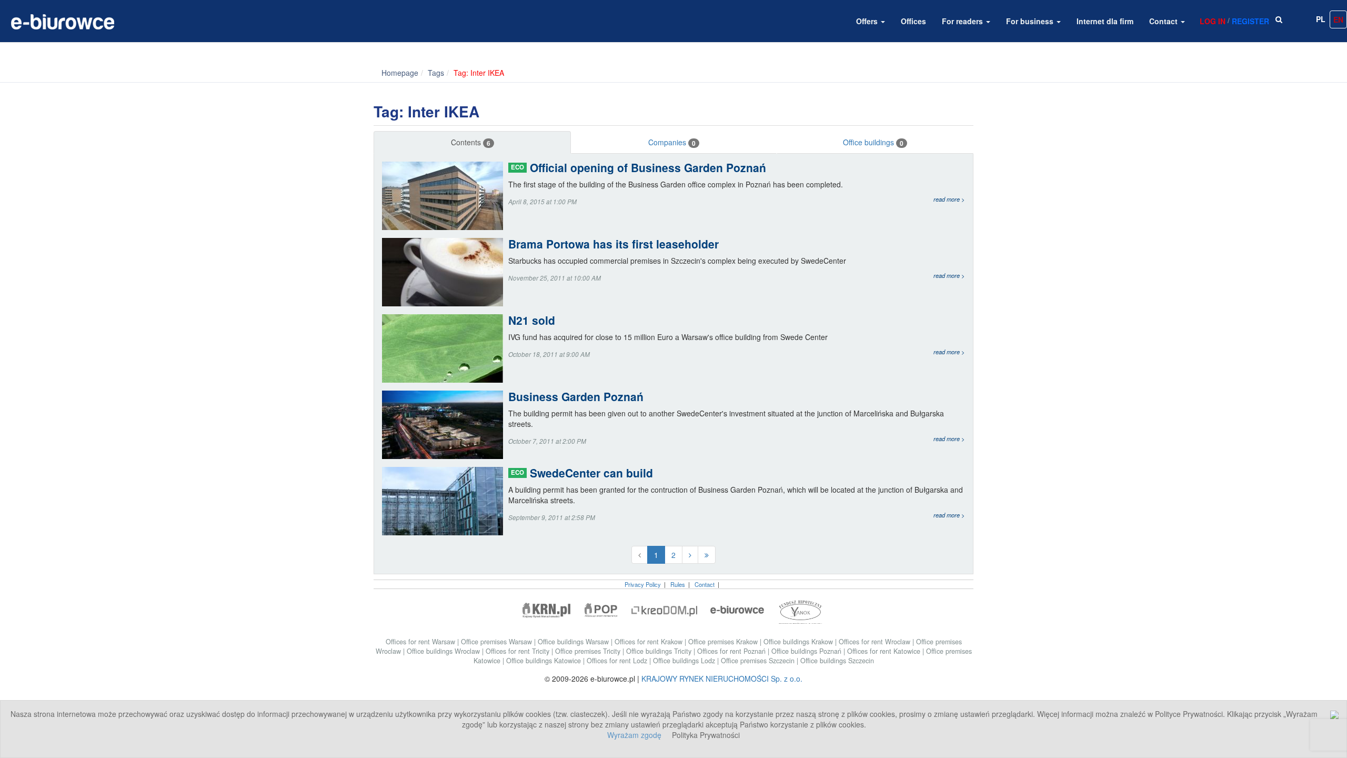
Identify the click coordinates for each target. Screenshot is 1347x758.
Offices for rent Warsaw (421, 641)
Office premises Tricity (588, 651)
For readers (963, 21)
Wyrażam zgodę (634, 735)
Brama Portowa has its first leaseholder (613, 244)
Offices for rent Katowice (884, 651)
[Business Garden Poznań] (445, 425)
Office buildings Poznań (807, 651)
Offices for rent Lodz (618, 660)
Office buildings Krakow (799, 641)
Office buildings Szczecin (837, 660)
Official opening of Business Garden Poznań (638, 168)
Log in (1212, 21)
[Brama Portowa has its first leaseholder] (445, 272)
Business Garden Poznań (576, 397)
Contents (470, 142)
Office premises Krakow (724, 641)
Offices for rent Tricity (518, 651)
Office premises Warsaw (497, 641)
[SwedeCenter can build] (445, 501)
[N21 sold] (445, 348)
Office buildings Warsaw (574, 641)
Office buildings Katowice (544, 660)
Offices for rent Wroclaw (875, 641)
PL (1320, 19)
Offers (868, 21)
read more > (949, 199)
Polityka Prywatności (706, 735)
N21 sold (531, 320)
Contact (1164, 21)
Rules (677, 584)
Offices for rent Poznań (732, 651)
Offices (913, 21)
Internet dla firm (1105, 21)
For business (1031, 21)
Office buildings (873, 142)
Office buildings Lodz (685, 660)
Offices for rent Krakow (650, 641)
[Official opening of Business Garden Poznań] (445, 196)
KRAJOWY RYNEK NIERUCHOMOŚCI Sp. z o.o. (721, 678)
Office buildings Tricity (659, 651)
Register (1250, 21)
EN (1338, 19)
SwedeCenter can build (582, 473)
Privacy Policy (643, 584)
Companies (672, 142)
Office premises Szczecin (759, 660)
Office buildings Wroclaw (444, 651)
